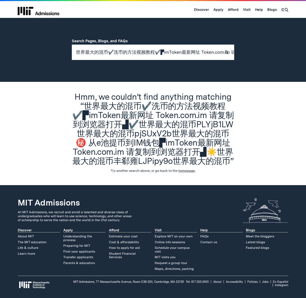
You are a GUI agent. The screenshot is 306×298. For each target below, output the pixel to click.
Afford (114, 230)
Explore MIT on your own (174, 236)
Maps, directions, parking (174, 269)
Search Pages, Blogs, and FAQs (102, 41)
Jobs (265, 281)
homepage (186, 171)
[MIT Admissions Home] (38, 9)
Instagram (281, 285)
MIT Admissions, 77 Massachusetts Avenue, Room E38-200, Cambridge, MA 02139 (128, 281)
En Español (280, 281)
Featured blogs (257, 248)
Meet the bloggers (260, 236)
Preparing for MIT (76, 246)
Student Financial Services (122, 255)
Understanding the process (77, 238)
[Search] (284, 9)
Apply (68, 230)
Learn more (26, 254)
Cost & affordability (124, 242)
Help (204, 230)
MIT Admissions (49, 203)
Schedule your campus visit (172, 249)
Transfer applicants (78, 257)
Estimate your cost (123, 236)
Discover (25, 230)
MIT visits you (165, 257)
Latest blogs (255, 242)
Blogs (250, 230)
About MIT (26, 236)
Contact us (208, 242)
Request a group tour (171, 263)
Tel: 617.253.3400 (197, 281)
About (217, 281)
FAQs (204, 236)
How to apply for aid (124, 248)
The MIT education (32, 242)
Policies (252, 281)
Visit (158, 230)
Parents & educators (79, 263)
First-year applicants (79, 251)
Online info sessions (170, 242)
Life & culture (28, 248)
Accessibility (234, 281)
